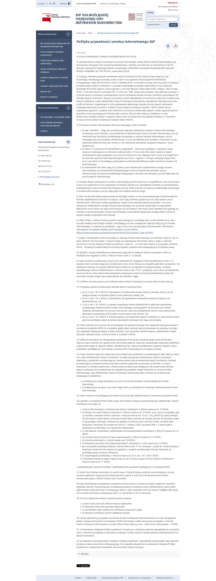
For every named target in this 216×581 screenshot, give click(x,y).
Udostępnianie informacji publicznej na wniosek (51, 124)
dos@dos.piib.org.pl (51, 177)
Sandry (122, 4)
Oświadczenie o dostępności (139, 578)
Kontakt (44, 131)
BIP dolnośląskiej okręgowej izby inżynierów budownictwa (55, 45)
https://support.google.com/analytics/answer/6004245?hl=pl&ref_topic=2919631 (114, 232)
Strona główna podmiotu (168, 7)
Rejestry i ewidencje (49, 97)
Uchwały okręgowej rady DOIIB (54, 86)
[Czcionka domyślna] (47, 4)
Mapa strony (173, 10)
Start (90, 33)
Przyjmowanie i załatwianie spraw (55, 117)
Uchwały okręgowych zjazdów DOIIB (54, 79)
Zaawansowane (153, 25)
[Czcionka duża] (53, 4)
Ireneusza (104, 4)
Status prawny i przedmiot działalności (52, 53)
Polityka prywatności (164, 578)
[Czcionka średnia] (50, 4)
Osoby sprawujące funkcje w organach (53, 70)
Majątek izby (45, 92)
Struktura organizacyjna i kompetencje (52, 62)
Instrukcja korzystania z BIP (112, 578)
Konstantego (114, 4)
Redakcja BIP (91, 578)
